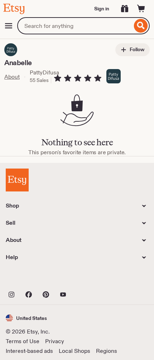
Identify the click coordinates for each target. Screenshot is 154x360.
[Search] (141, 25)
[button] (26, 318)
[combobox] (74, 25)
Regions (106, 350)
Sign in (101, 8)
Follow (136, 49)
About (12, 76)
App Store (30, 279)
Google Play (84, 279)
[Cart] (141, 8)
